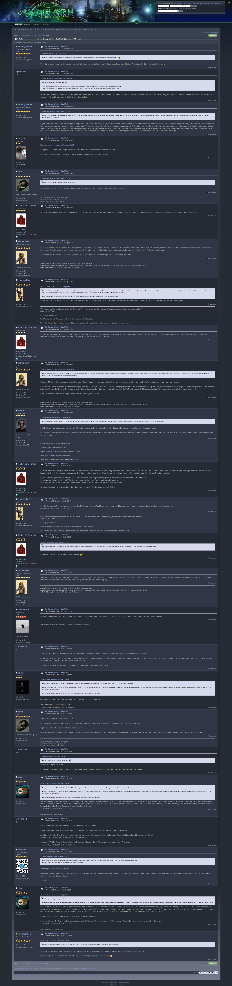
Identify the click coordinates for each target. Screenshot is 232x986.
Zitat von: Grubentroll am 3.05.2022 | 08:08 (55, 679)
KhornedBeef (24, 280)
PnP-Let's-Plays (62, 199)
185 (23, 35)
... (21, 35)
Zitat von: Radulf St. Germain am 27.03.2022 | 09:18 (58, 78)
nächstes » (214, 32)
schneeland (23, 609)
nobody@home (25, 46)
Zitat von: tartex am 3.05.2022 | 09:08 (53, 756)
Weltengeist (23, 241)
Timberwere (67, 29)
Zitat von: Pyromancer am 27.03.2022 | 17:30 (55, 111)
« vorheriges (206, 32)
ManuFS (22, 411)
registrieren (187, 3)
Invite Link (62, 447)
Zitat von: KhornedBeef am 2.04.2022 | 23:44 (55, 542)
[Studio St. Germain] (17, 237)
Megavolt (22, 849)
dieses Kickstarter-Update (107, 616)
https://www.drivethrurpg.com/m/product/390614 (57, 145)
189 (35, 35)
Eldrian (21, 138)
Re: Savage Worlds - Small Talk (56, 46)
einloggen (177, 3)
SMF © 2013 (114, 982)
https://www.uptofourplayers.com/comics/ (55, 508)
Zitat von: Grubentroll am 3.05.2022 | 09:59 (55, 856)
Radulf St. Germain (27, 205)
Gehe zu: (196, 972)
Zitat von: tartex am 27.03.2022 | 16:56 (53, 53)
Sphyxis (22, 673)
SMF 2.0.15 (105, 982)
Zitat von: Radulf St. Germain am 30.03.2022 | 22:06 (58, 369)
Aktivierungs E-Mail (208, 3)
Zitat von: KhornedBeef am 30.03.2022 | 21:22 (56, 417)
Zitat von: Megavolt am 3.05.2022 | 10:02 (54, 895)
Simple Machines (124, 982)
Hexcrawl (64, 197)
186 (25, 35)
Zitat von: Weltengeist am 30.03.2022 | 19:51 (55, 287)
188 (32, 35)
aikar (20, 777)
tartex (20, 171)
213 (39, 35)
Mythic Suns (58, 267)
